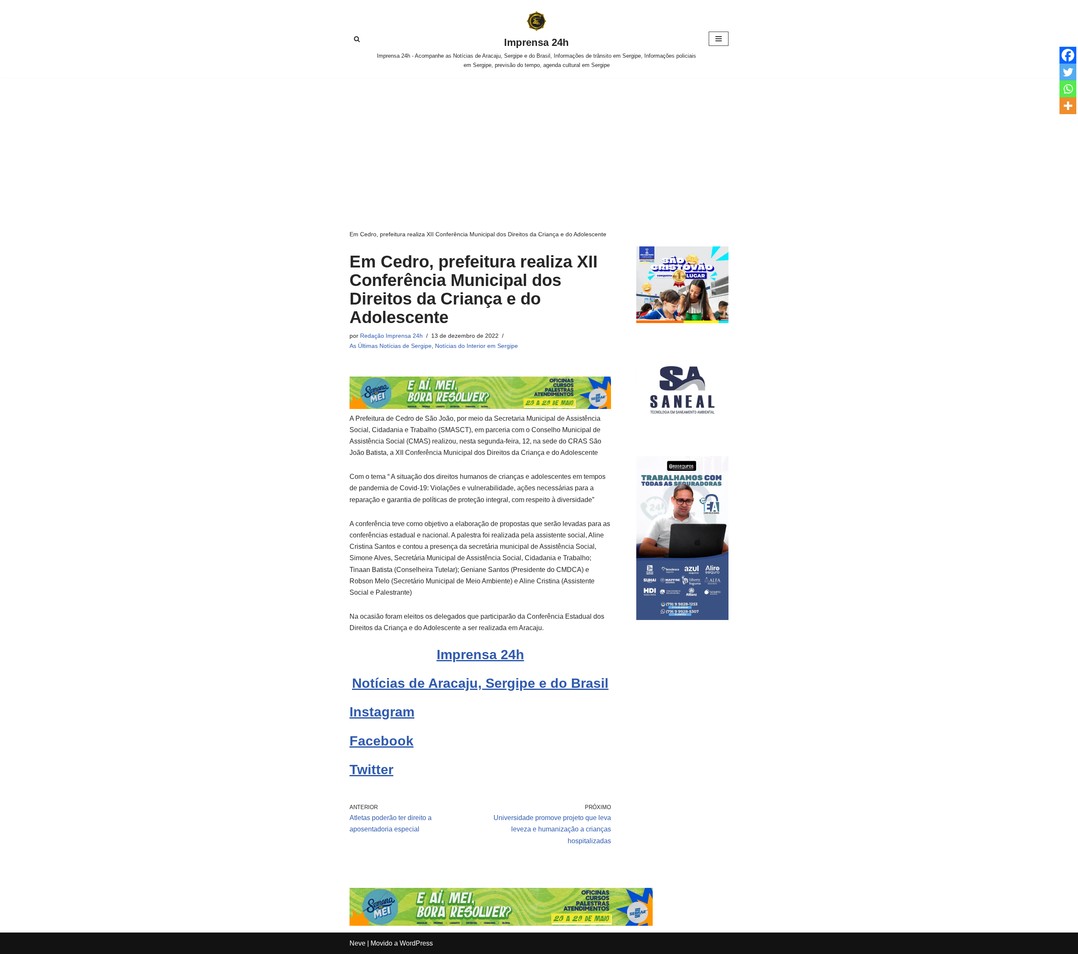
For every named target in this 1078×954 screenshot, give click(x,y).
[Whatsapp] (1067, 88)
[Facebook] (1067, 55)
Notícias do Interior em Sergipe (476, 345)
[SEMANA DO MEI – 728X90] (480, 406)
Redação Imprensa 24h (391, 335)
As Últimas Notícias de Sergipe (391, 345)
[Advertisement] (539, 141)
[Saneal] (682, 433)
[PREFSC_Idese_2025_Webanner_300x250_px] (682, 320)
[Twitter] (1067, 72)
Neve (358, 943)
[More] (1067, 105)
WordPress (416, 943)
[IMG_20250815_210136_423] (682, 617)
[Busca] (357, 39)
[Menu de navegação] (718, 39)
